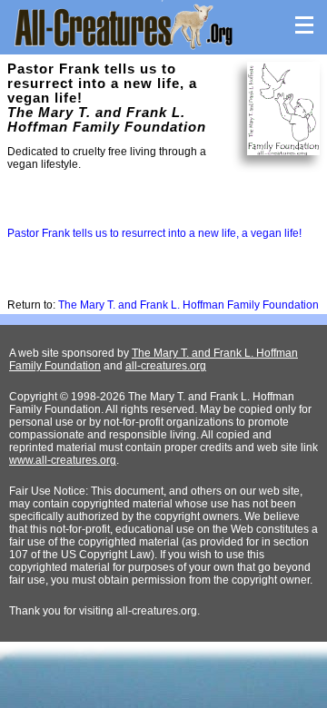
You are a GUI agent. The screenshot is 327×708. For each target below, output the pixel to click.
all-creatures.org (165, 365)
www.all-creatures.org (62, 460)
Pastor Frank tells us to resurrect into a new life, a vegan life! (154, 233)
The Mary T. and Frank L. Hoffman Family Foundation (188, 305)
